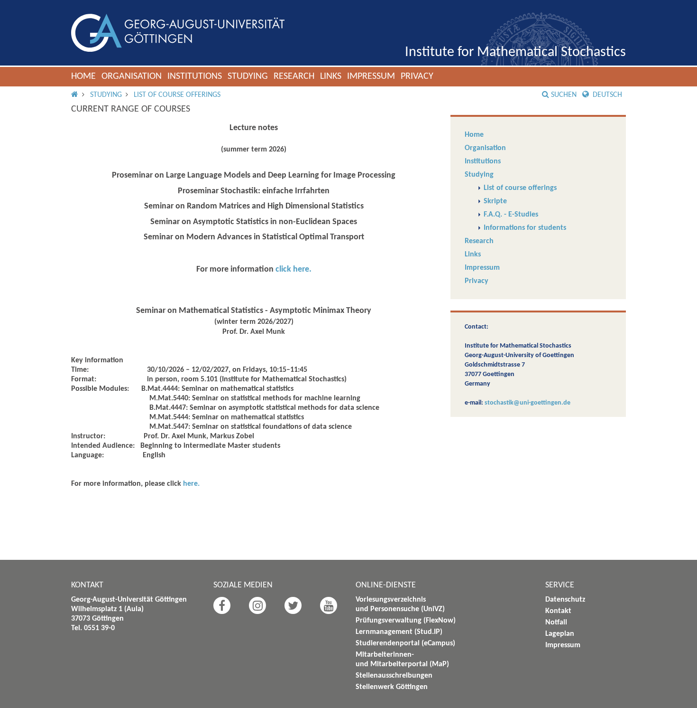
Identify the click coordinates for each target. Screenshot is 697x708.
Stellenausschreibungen (394, 676)
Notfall (556, 622)
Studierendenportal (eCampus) (405, 643)
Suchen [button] (564, 95)
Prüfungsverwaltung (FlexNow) (406, 620)
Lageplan (559, 634)
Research (294, 76)
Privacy (417, 76)
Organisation (131, 76)
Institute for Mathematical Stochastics (515, 52)
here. (191, 484)
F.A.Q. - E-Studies (511, 214)
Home (83, 76)
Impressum (371, 76)
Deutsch (606, 95)
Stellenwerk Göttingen (392, 687)
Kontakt (558, 611)
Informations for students (525, 228)
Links (330, 76)
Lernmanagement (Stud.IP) (399, 632)
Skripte (495, 201)
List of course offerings (177, 95)
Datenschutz (565, 600)
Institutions (194, 76)
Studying (248, 76)
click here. (293, 269)
